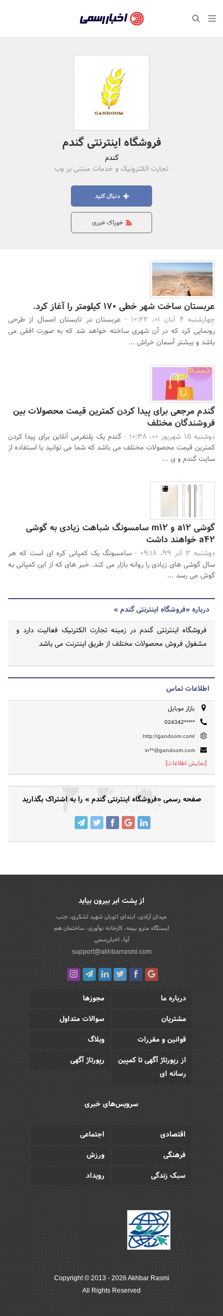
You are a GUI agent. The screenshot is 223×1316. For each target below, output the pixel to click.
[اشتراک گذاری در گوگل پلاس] (128, 822)
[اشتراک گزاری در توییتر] (96, 822)
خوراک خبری (108, 223)
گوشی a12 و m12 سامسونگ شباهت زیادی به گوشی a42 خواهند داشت (120, 534)
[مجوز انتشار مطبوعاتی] (148, 1232)
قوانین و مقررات (161, 1040)
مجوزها (93, 999)
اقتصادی (173, 1135)
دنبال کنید (108, 196)
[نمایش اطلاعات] (186, 763)
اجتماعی (92, 1135)
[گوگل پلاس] (151, 974)
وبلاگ (96, 1040)
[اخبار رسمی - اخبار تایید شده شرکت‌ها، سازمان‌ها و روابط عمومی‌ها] (112, 19)
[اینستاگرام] (73, 974)
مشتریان (173, 1019)
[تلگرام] (89, 974)
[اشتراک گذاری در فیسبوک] (112, 822)
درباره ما (173, 999)
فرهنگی (174, 1155)
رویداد (95, 1176)
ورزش (95, 1155)
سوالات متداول (82, 1019)
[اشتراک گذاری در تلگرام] (81, 822)
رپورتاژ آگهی (87, 1061)
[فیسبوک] (135, 974)
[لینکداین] (105, 974)
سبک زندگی (168, 1176)
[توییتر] (120, 974)
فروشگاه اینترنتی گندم (111, 143)
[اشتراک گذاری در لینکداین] (143, 822)
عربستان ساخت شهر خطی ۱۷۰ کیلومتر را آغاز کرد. (124, 306)
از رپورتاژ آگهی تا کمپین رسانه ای (152, 1067)
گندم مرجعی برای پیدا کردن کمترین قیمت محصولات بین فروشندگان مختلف (114, 417)
